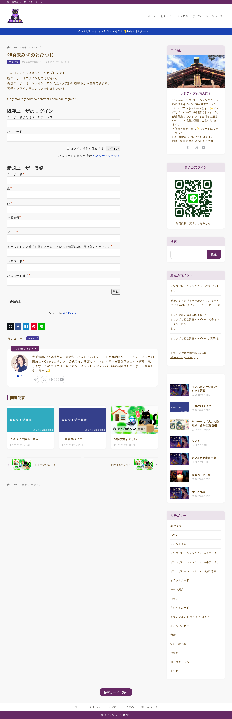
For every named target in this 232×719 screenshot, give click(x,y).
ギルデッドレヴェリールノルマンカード (194, 300)
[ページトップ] (223, 710)
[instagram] (53, 379)
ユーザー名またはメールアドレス (30, 117)
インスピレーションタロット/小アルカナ (194, 562)
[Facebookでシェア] (18, 326)
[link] (35, 379)
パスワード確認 (18, 275)
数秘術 (174, 652)
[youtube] (61, 379)
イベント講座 (178, 544)
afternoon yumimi (181, 357)
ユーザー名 (15, 174)
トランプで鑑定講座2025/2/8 (188, 338)
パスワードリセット (106, 155)
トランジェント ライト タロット (190, 616)
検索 (173, 241)
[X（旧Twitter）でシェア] (10, 326)
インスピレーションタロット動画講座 (193, 571)
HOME (14, 47)
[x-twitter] (44, 379)
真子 (20, 376)
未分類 (174, 671)
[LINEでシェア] (41, 326)
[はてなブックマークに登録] (26, 326)
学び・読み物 (178, 643)
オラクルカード (179, 580)
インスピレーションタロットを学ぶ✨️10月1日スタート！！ (116, 31)
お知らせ (175, 535)
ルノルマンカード (181, 625)
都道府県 (14, 217)
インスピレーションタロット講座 (190, 286)
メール (12, 232)
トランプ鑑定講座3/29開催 (186, 315)
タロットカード (179, 607)
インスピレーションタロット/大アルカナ (194, 553)
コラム (174, 598)
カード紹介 (177, 589)
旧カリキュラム (179, 662)
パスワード (14, 131)
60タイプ (36, 47)
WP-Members (71, 313)
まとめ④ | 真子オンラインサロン (194, 305)
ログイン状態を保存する (87, 148)
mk (217, 286)
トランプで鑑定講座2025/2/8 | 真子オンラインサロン (194, 321)
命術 (24, 47)
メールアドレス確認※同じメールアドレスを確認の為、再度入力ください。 (60, 246)
